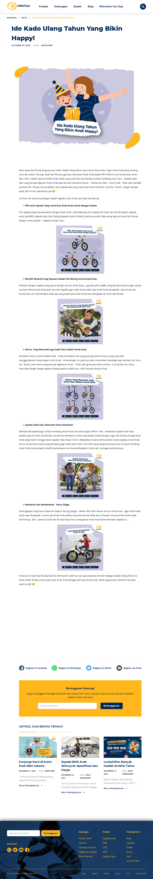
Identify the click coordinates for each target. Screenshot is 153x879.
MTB (105, 852)
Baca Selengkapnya (29, 785)
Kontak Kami (85, 838)
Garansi (83, 843)
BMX (105, 843)
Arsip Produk (133, 861)
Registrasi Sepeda (88, 852)
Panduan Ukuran (87, 847)
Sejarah (130, 843)
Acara (129, 852)
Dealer (78, 6)
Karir (129, 856)
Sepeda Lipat (109, 856)
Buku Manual (85, 856)
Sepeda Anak (109, 838)
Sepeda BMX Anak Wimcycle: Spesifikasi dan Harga (79, 766)
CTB (105, 847)
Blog (90, 6)
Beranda (12, 18)
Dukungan (61, 6)
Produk (43, 6)
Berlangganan (112, 705)
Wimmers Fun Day (111, 6)
